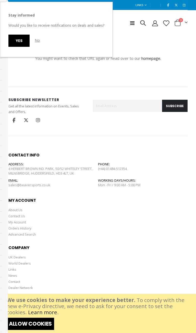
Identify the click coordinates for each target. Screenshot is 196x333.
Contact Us (16, 216)
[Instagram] (184, 5)
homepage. (151, 58)
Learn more (42, 312)
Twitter (26, 120)
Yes (19, 40)
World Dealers (19, 263)
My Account (17, 222)
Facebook (14, 120)
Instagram (38, 120)
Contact (14, 281)
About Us (15, 210)
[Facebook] (168, 5)
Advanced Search (22, 234)
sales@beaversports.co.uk (29, 185)
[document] (99, 313)
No (37, 40)
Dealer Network (20, 287)
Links (139, 5)
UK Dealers (17, 257)
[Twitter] (176, 5)
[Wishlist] (165, 23)
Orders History (19, 228)
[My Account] (155, 23)
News (12, 275)
